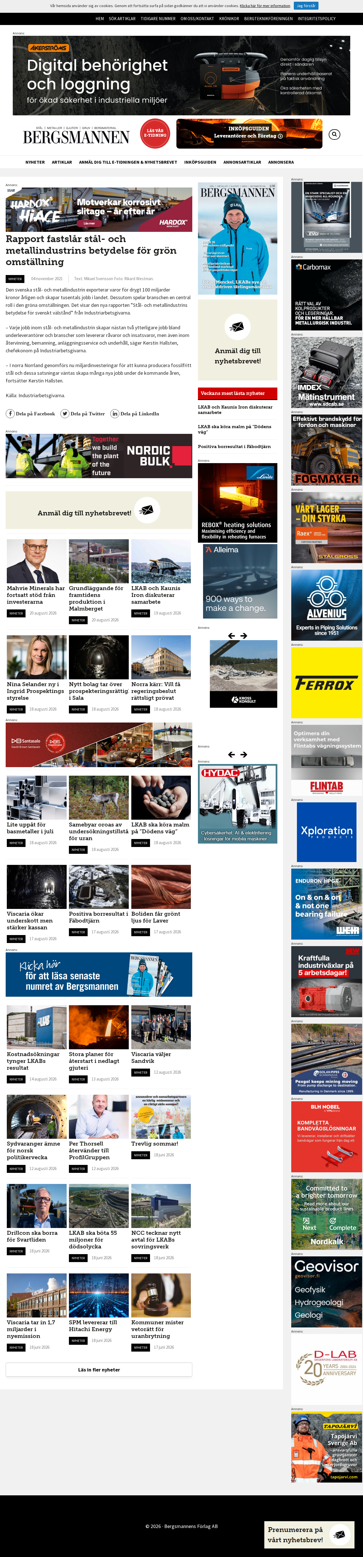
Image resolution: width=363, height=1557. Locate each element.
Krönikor (229, 18)
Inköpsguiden (200, 162)
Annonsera (281, 162)
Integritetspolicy (316, 18)
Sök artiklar (122, 18)
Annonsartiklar (242, 162)
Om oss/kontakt (197, 18)
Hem (100, 18)
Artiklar (62, 162)
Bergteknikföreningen (268, 18)
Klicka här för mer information (265, 5)
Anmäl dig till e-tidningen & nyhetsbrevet (128, 162)
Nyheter (35, 162)
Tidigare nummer (158, 18)
